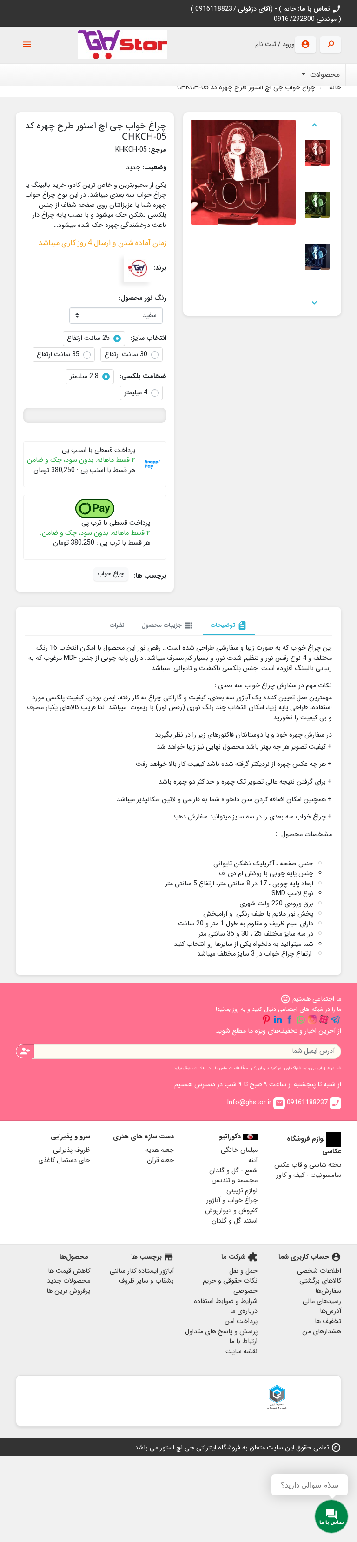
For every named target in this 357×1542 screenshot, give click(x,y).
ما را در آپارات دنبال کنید (324, 1019)
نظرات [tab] (117, 625)
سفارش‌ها (328, 1291)
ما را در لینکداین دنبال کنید (278, 1019)
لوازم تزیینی (242, 1190)
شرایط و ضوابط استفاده (226, 1301)
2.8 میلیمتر (84, 377)
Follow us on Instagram (312, 1019)
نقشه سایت (241, 1351)
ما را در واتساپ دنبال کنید (301, 1019)
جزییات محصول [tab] (167, 625)
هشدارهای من (321, 1331)
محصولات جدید (68, 1281)
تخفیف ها (328, 1321)
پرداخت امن (241, 1321)
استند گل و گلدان (235, 1221)
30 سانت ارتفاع (126, 355)
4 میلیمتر (135, 393)
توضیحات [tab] (229, 625)
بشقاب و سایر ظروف (146, 1281)
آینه (253, 1160)
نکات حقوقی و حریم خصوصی (230, 1286)
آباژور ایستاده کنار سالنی (142, 1271)
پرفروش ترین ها (68, 1291)
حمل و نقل (243, 1271)
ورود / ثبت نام (275, 44)
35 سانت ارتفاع (58, 355)
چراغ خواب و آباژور (232, 1200)
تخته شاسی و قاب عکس (307, 1165)
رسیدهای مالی (322, 1301)
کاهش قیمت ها (69, 1271)
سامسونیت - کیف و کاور (308, 1175)
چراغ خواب (111, 573)
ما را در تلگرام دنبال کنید (336, 1019)
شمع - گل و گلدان (233, 1170)
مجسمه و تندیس (235, 1180)
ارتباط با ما (243, 1341)
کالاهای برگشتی (320, 1281)
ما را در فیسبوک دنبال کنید (289, 1019)
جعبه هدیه (159, 1150)
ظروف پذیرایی (71, 1150)
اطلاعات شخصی (319, 1271)
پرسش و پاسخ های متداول (221, 1331)
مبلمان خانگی (239, 1150)
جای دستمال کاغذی (64, 1160)
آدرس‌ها (330, 1311)
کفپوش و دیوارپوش (231, 1210)
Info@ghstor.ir (255, 1102)
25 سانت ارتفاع (88, 338)
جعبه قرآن (160, 1160)
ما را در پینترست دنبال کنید (266, 1019)
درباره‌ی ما (244, 1311)
